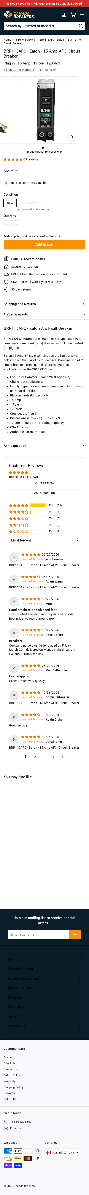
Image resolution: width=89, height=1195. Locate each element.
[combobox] (44, 26)
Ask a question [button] (44, 493)
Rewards (9, 1093)
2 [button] (35, 757)
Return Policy (12, 1075)
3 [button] (44, 757)
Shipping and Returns (20, 304)
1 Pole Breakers (25, 39)
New (10, 203)
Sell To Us (10, 1099)
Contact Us (11, 1069)
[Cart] (73, 14)
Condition (11, 194)
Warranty (9, 1081)
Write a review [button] (44, 482)
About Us (9, 1063)
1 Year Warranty (16, 314)
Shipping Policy (13, 1087)
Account (9, 1057)
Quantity (10, 216)
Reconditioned (31, 204)
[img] (31, 554)
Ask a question (15, 446)
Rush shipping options (17, 236)
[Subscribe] (75, 934)
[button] (13, 159)
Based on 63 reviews (23, 477)
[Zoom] (72, 137)
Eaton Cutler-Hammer (19, 69)
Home (7, 39)
